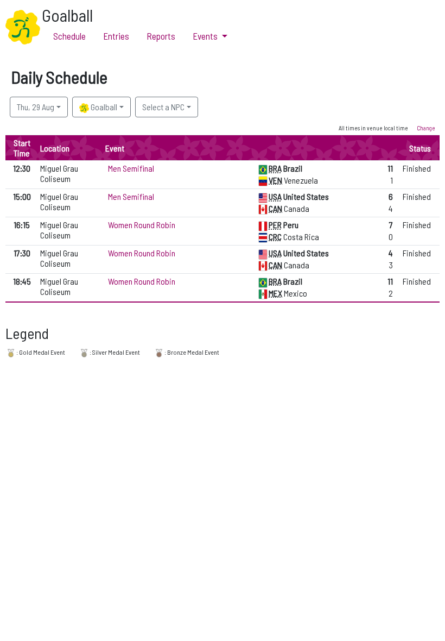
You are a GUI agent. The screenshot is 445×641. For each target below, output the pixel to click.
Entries (116, 35)
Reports (161, 35)
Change (426, 127)
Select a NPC (163, 107)
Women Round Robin (141, 224)
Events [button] (205, 35)
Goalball (103, 107)
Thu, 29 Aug (35, 107)
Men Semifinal (131, 168)
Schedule (69, 35)
